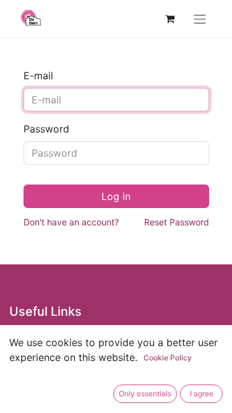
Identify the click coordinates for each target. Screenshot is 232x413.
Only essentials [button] (145, 393)
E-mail (38, 75)
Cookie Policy (168, 357)
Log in (116, 196)
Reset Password (176, 222)
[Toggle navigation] (200, 18)
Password (46, 129)
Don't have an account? (71, 222)
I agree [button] (201, 393)
